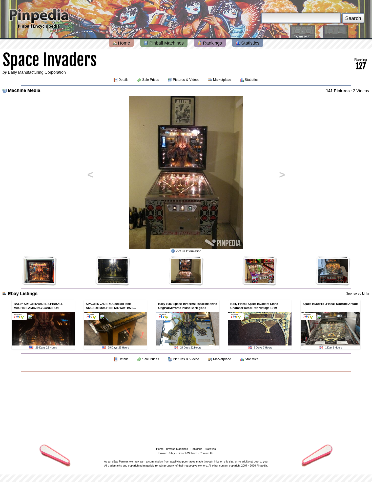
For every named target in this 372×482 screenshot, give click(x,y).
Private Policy (166, 453)
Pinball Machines (166, 43)
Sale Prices (150, 80)
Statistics (249, 43)
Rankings (212, 43)
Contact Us (207, 453)
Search (353, 18)
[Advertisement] (186, 408)
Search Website (187, 453)
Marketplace (222, 80)
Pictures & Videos (186, 80)
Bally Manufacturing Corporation (37, 72)
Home (123, 43)
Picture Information (188, 251)
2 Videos (361, 91)
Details (123, 80)
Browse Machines (177, 448)
